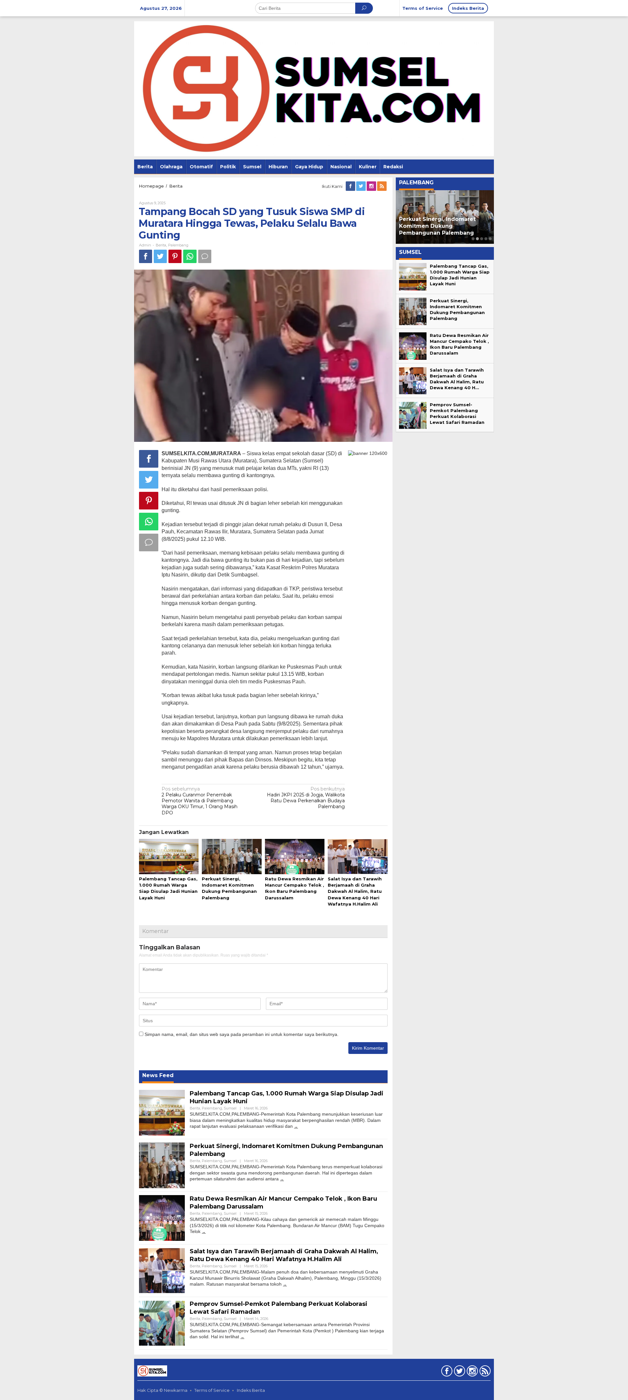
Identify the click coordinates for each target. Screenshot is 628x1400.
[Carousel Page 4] (485, 238)
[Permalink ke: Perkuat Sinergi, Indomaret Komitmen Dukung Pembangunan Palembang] (231, 856)
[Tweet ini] (160, 256)
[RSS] (382, 186)
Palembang (178, 245)
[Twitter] (361, 186)
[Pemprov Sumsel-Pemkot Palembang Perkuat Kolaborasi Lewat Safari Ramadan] (242, 1336)
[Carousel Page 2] (477, 238)
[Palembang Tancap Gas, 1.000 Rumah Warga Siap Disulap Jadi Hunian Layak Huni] (296, 1126)
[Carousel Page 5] (490, 238)
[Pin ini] (175, 256)
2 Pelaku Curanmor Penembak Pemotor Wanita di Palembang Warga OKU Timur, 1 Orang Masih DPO (199, 801)
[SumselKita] (314, 88)
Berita (161, 245)
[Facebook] (351, 186)
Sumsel (230, 1108)
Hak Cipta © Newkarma (162, 1390)
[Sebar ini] (145, 256)
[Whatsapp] (190, 256)
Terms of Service (212, 1390)
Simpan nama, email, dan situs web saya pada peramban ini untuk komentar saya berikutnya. (242, 1034)
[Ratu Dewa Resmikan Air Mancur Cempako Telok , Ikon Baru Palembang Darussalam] (204, 1231)
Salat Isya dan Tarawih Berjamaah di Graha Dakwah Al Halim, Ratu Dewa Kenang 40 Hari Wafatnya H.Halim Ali (355, 891)
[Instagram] (372, 186)
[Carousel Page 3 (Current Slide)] (481, 238)
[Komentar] (204, 256)
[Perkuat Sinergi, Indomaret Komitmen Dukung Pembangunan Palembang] (282, 1178)
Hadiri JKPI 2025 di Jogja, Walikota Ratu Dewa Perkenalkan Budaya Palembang (306, 798)
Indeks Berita (251, 1390)
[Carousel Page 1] (473, 238)
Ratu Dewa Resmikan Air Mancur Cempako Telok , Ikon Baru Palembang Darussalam (445, 226)
